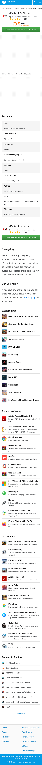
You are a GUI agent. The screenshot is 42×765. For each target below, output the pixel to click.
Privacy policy (27, 737)
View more (21, 713)
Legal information (29, 741)
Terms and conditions (31, 728)
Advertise (6, 737)
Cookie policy (27, 732)
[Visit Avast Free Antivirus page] (21, 24)
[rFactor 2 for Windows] (4, 16)
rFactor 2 (19, 13)
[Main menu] (39, 2)
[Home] (3, 9)
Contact (5, 732)
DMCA (25, 746)
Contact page (29, 297)
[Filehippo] (8, 2)
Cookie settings (28, 750)
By (20, 17)
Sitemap (5, 741)
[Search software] (35, 2)
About (4, 728)
